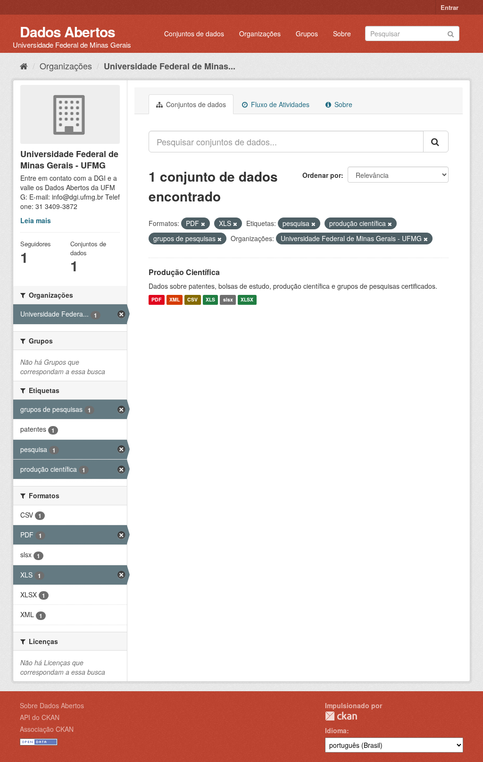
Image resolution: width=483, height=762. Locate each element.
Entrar (449, 7)
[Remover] (203, 223)
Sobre (342, 33)
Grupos (307, 33)
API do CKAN (39, 717)
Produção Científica (184, 272)
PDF (156, 299)
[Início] (24, 65)
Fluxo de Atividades (279, 104)
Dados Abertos (67, 31)
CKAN (341, 716)
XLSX (247, 299)
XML (174, 299)
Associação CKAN (47, 729)
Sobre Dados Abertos (52, 705)
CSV (192, 299)
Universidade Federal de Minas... (169, 66)
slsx (228, 299)
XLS (210, 299)
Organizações (260, 33)
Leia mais (35, 220)
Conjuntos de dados (194, 33)
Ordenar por (321, 175)
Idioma (336, 730)
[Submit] (451, 33)
